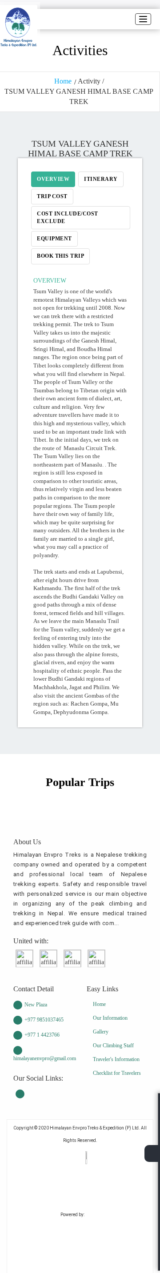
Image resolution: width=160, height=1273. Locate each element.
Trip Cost (52, 196)
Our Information (110, 1018)
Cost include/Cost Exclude (67, 217)
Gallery (100, 1032)
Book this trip (60, 256)
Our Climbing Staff (113, 1045)
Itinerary (101, 179)
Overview (53, 179)
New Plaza (35, 1005)
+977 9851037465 (44, 1020)
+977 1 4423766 (42, 1035)
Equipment (54, 238)
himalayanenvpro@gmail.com (43, 1058)
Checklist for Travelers (117, 1073)
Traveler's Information (116, 1059)
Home (63, 81)
